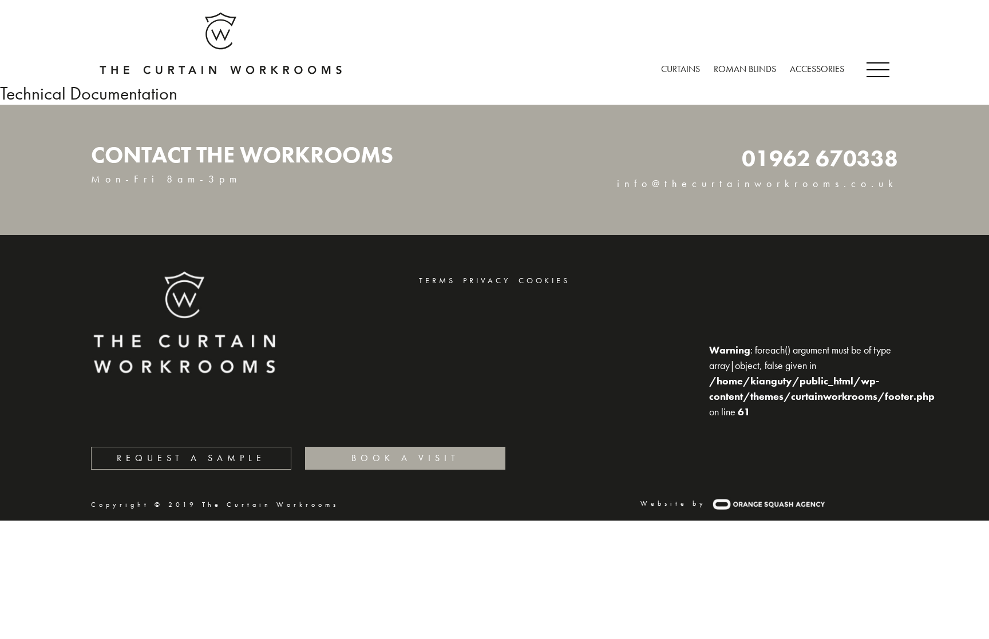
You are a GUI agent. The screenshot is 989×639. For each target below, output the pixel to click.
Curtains (680, 69)
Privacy (486, 280)
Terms (437, 280)
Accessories (817, 69)
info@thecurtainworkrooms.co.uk (757, 183)
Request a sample (191, 458)
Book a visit (405, 458)
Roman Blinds (745, 69)
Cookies (544, 280)
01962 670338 (820, 158)
